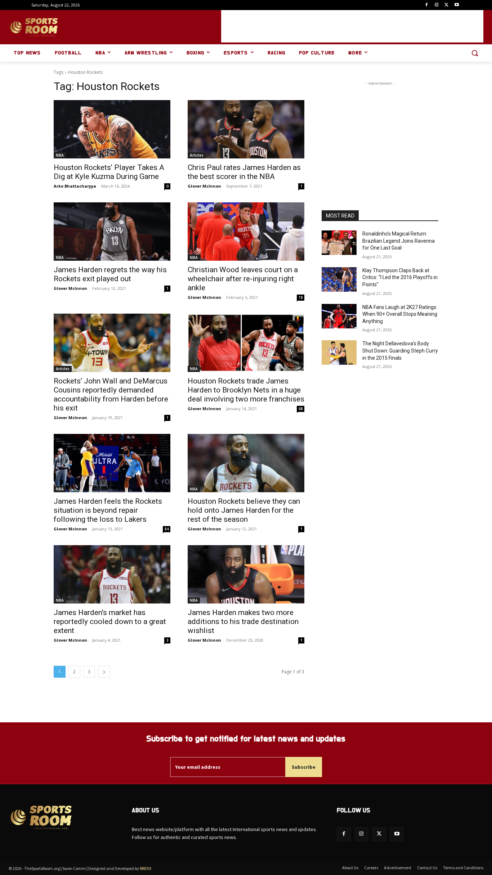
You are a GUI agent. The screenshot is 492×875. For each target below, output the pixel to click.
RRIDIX (145, 868)
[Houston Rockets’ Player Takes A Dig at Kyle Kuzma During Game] (112, 129)
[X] (446, 5)
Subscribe (304, 767)
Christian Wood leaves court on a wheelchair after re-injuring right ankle (243, 278)
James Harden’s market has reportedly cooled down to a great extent (110, 621)
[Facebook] (426, 5)
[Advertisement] (352, 26)
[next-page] (104, 672)
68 (301, 408)
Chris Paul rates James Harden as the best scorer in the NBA (244, 172)
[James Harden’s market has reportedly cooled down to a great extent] (112, 574)
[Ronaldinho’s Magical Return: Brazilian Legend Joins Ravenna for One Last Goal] (339, 242)
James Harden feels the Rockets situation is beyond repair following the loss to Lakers (108, 510)
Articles (196, 155)
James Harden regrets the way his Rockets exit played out (110, 274)
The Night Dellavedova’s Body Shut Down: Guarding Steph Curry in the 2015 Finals (400, 350)
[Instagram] (437, 5)
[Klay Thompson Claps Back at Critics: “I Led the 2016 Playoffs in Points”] (339, 279)
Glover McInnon (204, 186)
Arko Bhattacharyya (75, 186)
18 (301, 297)
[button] (474, 53)
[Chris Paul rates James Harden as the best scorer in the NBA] (246, 129)
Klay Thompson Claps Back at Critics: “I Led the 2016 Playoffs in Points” (400, 277)
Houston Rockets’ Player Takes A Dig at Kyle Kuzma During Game (109, 172)
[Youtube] (456, 5)
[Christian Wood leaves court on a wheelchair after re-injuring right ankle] (246, 231)
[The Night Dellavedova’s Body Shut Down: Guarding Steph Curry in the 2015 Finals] (339, 352)
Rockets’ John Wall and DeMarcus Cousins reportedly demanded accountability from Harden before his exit (111, 394)
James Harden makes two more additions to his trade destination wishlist (243, 621)
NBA (60, 155)
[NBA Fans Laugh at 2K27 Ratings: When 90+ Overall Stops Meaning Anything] (339, 316)
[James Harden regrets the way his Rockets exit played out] (112, 231)
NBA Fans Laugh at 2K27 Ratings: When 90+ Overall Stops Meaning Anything (399, 314)
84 (167, 528)
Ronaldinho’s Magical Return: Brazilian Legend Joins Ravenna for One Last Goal (398, 241)
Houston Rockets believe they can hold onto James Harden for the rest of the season (244, 510)
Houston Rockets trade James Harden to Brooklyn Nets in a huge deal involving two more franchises (246, 390)
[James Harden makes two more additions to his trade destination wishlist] (246, 574)
